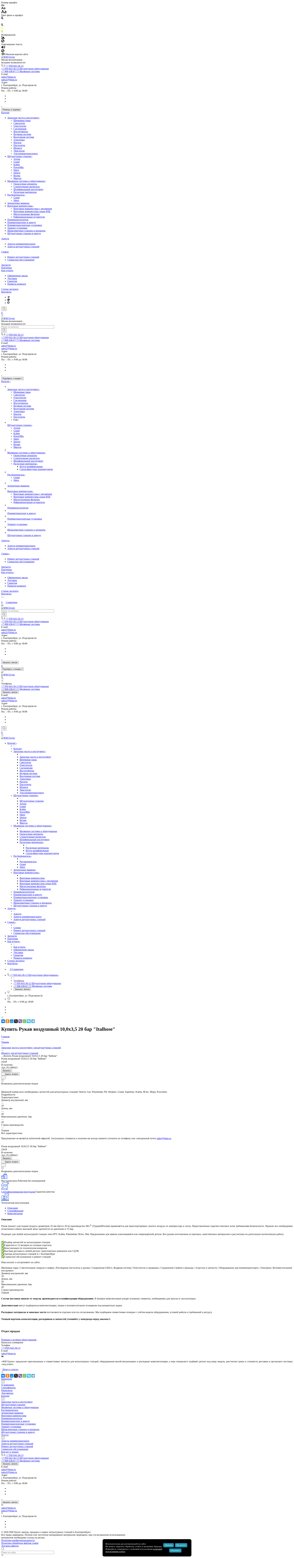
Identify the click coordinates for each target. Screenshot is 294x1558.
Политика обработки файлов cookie (19, 1543)
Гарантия (12, 281)
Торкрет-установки (17, 228)
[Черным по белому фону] (2, 18)
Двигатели (19, 150)
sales (3, 77)
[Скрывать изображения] (2, 41)
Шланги (17, 148)
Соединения (19, 128)
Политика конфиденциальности (18, 1540)
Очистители (19, 126)
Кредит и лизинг (10, 1452)
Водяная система (22, 134)
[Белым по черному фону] (2, 22)
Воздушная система (23, 137)
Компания (6, 1379)
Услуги (5, 1435)
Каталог (5, 112)
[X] (16, 1021)
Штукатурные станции (19, 156)
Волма (16, 175)
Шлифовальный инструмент (28, 189)
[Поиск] (4, 309)
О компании (7, 1385)
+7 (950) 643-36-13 (10, 1348)
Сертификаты (8, 1387)
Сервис (5, 251)
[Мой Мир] (11, 1021)
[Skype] (29, 1021)
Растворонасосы (16, 195)
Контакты (6, 292)
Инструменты (20, 131)
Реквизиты (7, 1390)
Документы (7, 1393)
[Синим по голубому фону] (2, 25)
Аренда (5, 238)
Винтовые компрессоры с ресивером (32, 208)
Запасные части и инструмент (23, 117)
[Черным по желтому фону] (2, 28)
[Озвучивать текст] (3, 48)
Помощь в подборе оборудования (19, 1339)
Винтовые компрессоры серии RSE (32, 211)
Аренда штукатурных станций (23, 246)
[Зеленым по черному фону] (2, 32)
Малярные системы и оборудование (26, 181)
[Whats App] (8, 300)
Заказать (6, 1070)
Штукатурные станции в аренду (24, 233)
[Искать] (4, 331)
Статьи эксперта (9, 289)
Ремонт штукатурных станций (23, 257)
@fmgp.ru (11, 77)
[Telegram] (8, 297)
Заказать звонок (9, 662)
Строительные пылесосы (26, 186)
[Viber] (20, 1021)
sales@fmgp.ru (164, 1138)
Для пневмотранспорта (25, 153)
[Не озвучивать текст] (2, 51)
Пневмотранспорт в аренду (21, 222)
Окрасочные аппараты (25, 184)
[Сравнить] (3, 1077)
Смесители (19, 123)
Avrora (16, 159)
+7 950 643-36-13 (14, 66)
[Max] (8, 302)
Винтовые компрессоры (20, 206)
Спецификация (15, 1210)
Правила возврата (16, 284)
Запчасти (6, 265)
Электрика (19, 139)
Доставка (12, 278)
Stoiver (16, 173)
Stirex (16, 170)
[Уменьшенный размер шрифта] (2, 5)
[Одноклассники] (7, 1021)
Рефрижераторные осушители (29, 217)
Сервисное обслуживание (20, 259)
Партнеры (6, 267)
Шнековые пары (22, 120)
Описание (12, 1208)
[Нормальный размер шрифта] (3, 8)
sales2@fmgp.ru (9, 79)
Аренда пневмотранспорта (21, 244)
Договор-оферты (10, 1546)
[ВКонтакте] (3, 1021)
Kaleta (16, 164)
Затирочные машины (18, 203)
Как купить (7, 270)
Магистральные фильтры (26, 214)
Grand (16, 162)
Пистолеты (19, 145)
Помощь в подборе (11, 109)
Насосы (17, 142)
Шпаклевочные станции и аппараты (26, 230)
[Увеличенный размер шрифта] (3, 12)
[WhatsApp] (24, 1021)
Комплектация (15, 1213)
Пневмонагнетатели (17, 219)
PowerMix (18, 167)
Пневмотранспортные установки (24, 225)
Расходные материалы (25, 192)
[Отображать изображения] (3, 38)
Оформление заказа (17, 275)
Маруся (17, 178)
